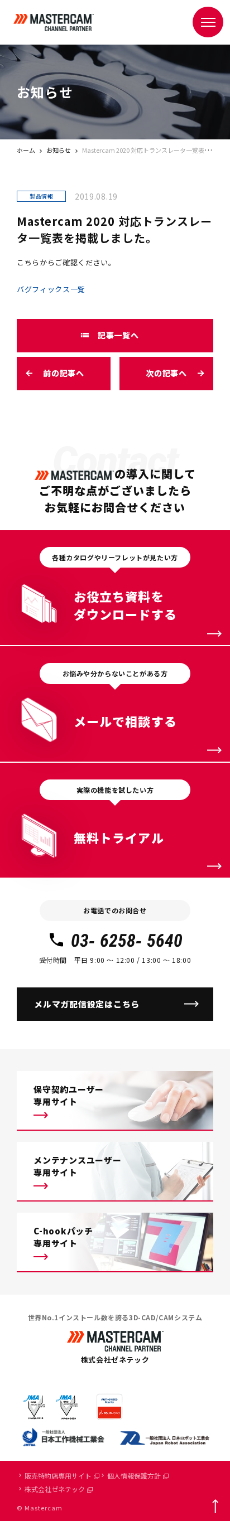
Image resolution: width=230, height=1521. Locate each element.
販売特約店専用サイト (58, 1475)
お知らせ (58, 150)
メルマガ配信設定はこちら (87, 1004)
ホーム (26, 150)
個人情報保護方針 (134, 1475)
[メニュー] (208, 22)
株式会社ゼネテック (55, 1489)
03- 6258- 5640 (127, 941)
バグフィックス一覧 (51, 289)
